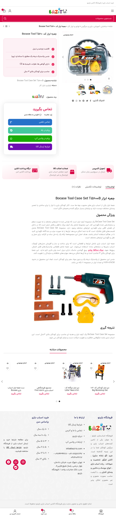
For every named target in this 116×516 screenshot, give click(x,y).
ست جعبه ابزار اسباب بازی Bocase (16, 389)
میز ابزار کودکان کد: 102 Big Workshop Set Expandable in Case (100, 390)
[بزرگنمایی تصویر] (109, 78)
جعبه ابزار (108, 198)
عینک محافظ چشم (96, 250)
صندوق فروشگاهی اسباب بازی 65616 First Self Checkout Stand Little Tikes (44, 391)
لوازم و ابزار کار (73, 26)
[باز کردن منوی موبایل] (112, 11)
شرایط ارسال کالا (75, 425)
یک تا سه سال (40, 435)
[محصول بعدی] (3, 26)
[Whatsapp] (16, 462)
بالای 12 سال (41, 459)
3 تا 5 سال (41, 441)
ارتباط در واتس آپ (74, 442)
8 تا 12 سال (41, 453)
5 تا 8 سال (41, 447)
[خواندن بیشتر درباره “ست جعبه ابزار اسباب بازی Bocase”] (7, 363)
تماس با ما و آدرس (73, 430)
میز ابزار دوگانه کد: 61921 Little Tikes (72, 389)
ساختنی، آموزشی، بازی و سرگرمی (94, 26)
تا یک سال (41, 429)
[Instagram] (23, 462)
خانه (110, 26)
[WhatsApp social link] (76, 101)
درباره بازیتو (77, 436)
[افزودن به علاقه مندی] (91, 368)
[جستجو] (5, 19)
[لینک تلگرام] (73, 101)
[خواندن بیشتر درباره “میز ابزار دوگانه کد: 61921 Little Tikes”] (63, 363)
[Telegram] (8, 462)
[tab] (110, 187)
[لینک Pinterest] (83, 101)
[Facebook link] (90, 101)
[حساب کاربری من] (10, 11)
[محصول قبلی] (9, 26)
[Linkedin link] (80, 101)
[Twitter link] (87, 101)
